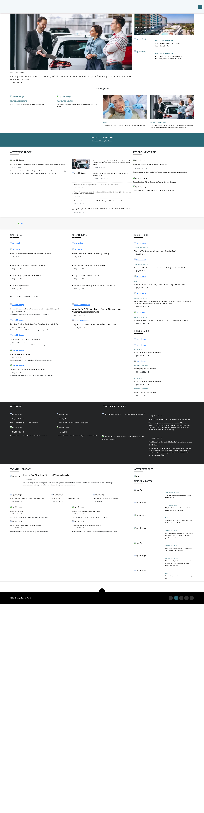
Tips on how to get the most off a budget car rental (86, 525)
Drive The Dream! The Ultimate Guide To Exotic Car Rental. (31, 254)
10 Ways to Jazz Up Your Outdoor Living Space (73, 422)
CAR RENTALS (140, 330)
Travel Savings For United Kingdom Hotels (25, 339)
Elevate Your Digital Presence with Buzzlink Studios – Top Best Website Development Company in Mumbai (178, 563)
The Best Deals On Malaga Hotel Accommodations (27, 369)
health (105, 122)
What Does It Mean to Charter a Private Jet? (91, 238)
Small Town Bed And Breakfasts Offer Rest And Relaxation (153, 190)
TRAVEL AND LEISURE (164, 40)
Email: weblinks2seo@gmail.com (102, 141)
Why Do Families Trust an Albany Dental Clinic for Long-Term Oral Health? (125, 125)
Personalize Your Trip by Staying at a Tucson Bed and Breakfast (154, 182)
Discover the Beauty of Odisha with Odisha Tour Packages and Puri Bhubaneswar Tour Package (37, 164)
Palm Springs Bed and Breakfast (145, 369)
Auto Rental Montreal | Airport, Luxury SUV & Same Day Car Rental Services (96, 184)
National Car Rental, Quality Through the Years (86, 511)
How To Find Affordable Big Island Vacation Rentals (46, 475)
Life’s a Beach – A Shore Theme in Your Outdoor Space (28, 436)
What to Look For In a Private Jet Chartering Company (90, 254)
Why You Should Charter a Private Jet (86, 275)
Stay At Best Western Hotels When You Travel (94, 324)
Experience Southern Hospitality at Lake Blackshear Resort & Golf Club (34, 324)
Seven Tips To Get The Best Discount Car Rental (28, 265)
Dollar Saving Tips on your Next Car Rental (27, 275)
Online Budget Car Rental (20, 285)
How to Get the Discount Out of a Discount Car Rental (25, 525)
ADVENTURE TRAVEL (17, 73)
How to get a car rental (16, 511)
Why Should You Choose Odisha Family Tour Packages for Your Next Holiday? (161, 268)
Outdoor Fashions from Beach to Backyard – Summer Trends (77, 436)
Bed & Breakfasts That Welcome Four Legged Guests (151, 164)
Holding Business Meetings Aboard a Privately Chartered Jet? (94, 285)
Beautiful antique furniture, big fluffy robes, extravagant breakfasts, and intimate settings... (160, 172)
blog (166, 573)
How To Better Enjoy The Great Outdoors (24, 422)
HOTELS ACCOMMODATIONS (144, 27)
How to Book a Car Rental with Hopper (27, 238)
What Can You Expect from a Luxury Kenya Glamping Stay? (27, 104)
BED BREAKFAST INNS (141, 365)
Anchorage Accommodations (20, 354)
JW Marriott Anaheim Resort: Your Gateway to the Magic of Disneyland (153, 30)
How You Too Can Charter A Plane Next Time (89, 265)
